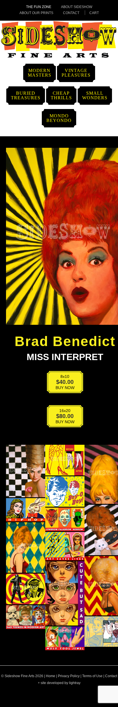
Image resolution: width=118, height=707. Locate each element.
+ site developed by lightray (59, 683)
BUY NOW (61, 383)
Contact (71, 13)
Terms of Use (92, 676)
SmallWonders (94, 95)
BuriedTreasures (25, 95)
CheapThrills (61, 95)
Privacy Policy (69, 676)
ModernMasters (39, 72)
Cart (94, 13)
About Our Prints (36, 13)
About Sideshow (76, 7)
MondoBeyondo (59, 118)
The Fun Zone (38, 7)
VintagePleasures (76, 72)
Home (50, 676)
